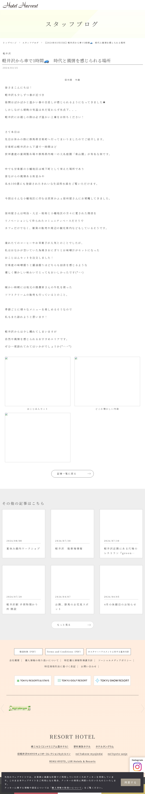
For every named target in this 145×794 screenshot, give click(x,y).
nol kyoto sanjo (118, 753)
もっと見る (64, 624)
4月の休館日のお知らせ (120, 604)
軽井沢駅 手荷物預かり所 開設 (22, 607)
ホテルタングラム (105, 746)
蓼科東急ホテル (82, 746)
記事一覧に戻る (66, 473)
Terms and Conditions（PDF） (64, 651)
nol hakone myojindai (89, 753)
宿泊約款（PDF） (28, 651)
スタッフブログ (30, 42)
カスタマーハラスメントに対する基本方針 (108, 651)
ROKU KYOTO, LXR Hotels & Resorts (72, 761)
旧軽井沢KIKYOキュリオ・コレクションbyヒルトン (44, 753)
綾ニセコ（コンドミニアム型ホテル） (50, 746)
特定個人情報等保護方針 (78, 660)
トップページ (10, 42)
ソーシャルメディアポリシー (115, 660)
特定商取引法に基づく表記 (60, 666)
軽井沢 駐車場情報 (69, 548)
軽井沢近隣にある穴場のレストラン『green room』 (121, 551)
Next (142, 708)
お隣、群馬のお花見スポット (72, 607)
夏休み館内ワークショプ (23, 548)
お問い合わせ (89, 666)
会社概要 (14, 660)
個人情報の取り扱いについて (42, 660)
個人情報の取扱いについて (67, 787)
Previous (2, 708)
